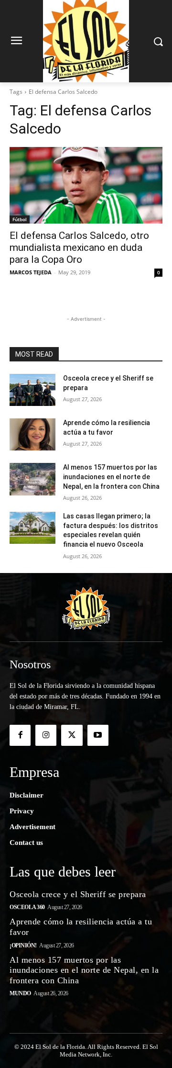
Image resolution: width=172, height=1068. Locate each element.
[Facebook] (20, 735)
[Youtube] (97, 735)
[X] (71, 735)
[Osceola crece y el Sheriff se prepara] (32, 390)
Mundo (20, 993)
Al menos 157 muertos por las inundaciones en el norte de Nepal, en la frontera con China (111, 476)
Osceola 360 (27, 907)
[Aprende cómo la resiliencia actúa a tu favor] (32, 434)
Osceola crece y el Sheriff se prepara (78, 894)
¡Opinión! (23, 945)
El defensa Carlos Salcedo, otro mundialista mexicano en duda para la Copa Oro (79, 247)
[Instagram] (45, 735)
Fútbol (19, 219)
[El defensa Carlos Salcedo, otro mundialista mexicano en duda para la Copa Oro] (86, 185)
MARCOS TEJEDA (31, 272)
